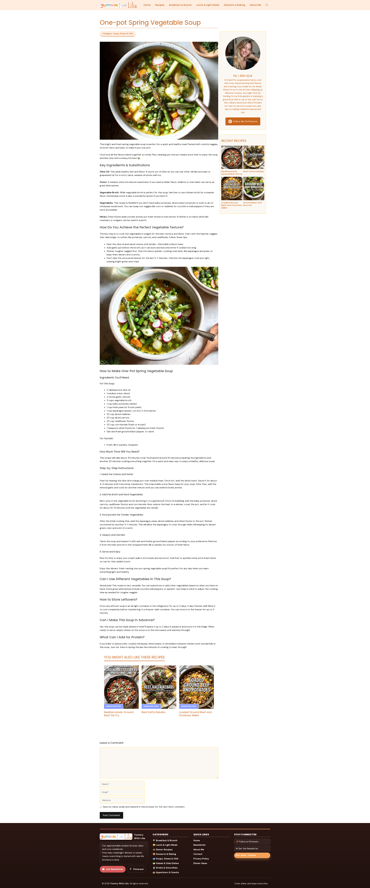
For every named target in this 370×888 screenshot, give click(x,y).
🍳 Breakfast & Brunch (165, 840)
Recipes (159, 5)
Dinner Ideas (200, 863)
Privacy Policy (201, 858)
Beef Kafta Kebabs (153, 712)
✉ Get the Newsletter (247, 848)
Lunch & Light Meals (207, 5)
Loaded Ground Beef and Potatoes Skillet (195, 713)
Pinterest (138, 869)
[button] (266, 5)
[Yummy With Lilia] (118, 5)
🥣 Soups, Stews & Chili (165, 858)
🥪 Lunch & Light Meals (165, 845)
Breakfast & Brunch (180, 5)
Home (147, 5)
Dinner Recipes (113, 706)
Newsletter (199, 845)
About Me (255, 5)
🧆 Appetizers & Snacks (166, 872)
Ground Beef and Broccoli (252, 204)
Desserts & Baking (234, 5)
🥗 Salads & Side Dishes (166, 863)
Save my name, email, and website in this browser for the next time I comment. (144, 806)
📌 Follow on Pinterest (247, 841)
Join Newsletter (114, 869)
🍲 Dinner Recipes (163, 849)
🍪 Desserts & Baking (164, 854)
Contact (197, 854)
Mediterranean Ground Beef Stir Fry (119, 713)
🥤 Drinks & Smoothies (165, 867)
